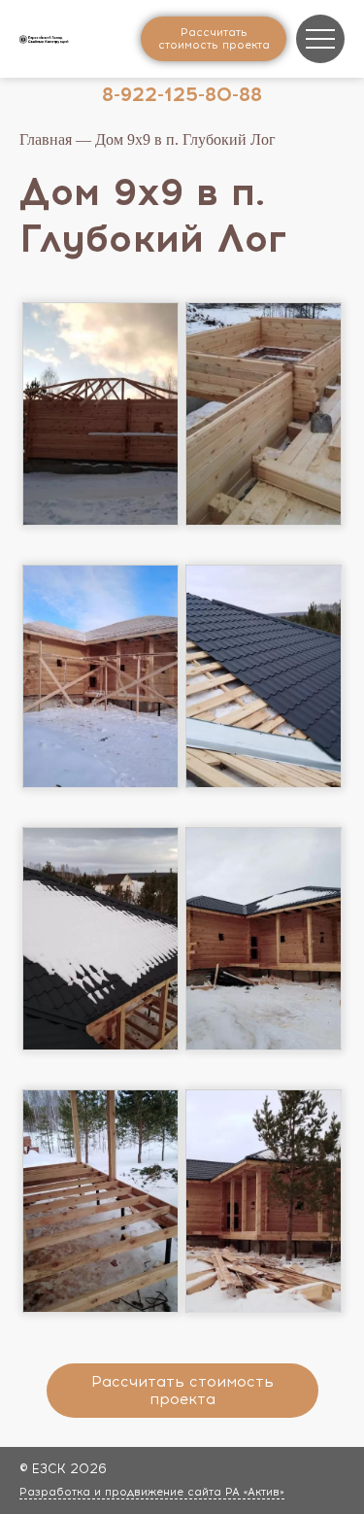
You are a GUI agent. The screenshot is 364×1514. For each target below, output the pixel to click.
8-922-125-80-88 (182, 94)
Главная (45, 139)
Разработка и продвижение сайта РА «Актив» (151, 1492)
